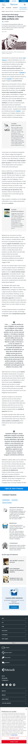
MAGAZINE (14, 1)
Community (5, 680)
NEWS (3, 7)
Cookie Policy (14, 735)
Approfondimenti (6, 500)
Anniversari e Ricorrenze (16, 507)
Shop (3, 676)
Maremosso (13, 523)
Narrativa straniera (7, 502)
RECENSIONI (8, 7)
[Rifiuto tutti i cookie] (26, 709)
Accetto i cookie (14, 741)
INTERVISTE (15, 7)
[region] (14, 725)
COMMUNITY (23, 1)
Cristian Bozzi (13, 543)
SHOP (5, 1)
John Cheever (14, 500)
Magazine (4, 678)
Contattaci (14, 607)
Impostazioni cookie (14, 738)
